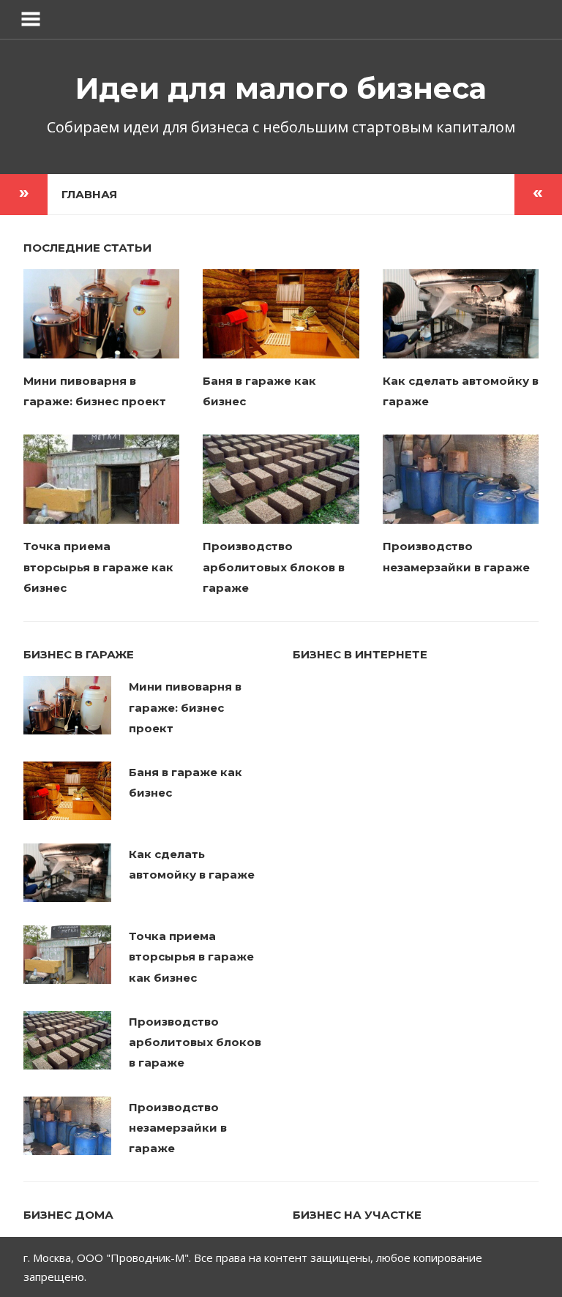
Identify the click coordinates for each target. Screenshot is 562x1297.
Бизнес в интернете (360, 654)
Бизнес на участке (357, 1215)
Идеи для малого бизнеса (281, 88)
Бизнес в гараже (78, 654)
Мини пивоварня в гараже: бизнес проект (185, 707)
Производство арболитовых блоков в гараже (274, 567)
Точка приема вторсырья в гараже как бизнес (98, 567)
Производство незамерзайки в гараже (178, 1128)
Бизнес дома (68, 1215)
